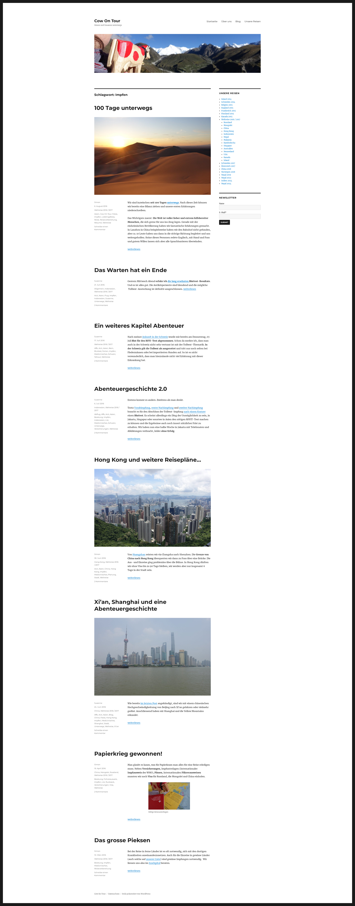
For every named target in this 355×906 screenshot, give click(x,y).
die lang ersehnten (178, 281)
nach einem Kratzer (195, 411)
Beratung (98, 417)
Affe (96, 348)
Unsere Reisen (252, 21)
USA (225, 154)
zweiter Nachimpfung (191, 407)
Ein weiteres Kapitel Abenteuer (139, 325)
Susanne (98, 281)
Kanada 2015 (226, 116)
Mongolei (105, 772)
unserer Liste (153, 859)
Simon (97, 202)
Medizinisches (100, 354)
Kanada (227, 157)
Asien (96, 214)
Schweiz (112, 354)
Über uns (226, 21)
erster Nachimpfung (162, 407)
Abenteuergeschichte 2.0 (130, 388)
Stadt (96, 577)
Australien (228, 148)
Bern (111, 348)
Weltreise (107, 223)
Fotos (114, 214)
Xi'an (116, 726)
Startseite (212, 21)
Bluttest (98, 351)
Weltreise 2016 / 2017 (103, 210)
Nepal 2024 (226, 183)
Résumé (98, 223)
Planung (112, 574)
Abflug (97, 414)
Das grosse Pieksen (122, 840)
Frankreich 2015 (228, 111)
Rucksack (110, 782)
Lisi (106, 420)
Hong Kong (99, 562)
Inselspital (154, 863)
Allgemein (99, 289)
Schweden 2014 (228, 102)
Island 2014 (226, 99)
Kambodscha (229, 143)
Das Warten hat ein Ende (130, 270)
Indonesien (110, 289)
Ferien (105, 351)
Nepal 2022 (226, 178)
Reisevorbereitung (108, 220)
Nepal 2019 (226, 175)
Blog (238, 21)
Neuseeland (229, 151)
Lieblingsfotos (108, 217)
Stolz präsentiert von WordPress (136, 894)
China (107, 569)
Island (226, 160)
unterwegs (173, 202)
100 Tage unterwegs (123, 107)
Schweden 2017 (228, 163)
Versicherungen (101, 429)
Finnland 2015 (227, 114)
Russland (114, 772)
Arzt (96, 295)
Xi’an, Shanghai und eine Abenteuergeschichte (130, 605)
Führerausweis (110, 779)
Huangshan (139, 554)
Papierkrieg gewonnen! (128, 753)
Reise (96, 220)
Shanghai (98, 723)
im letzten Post (148, 703)
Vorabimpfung (142, 407)
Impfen (97, 217)
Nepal (226, 137)
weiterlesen (134, 249)
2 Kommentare (101, 305)
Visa (111, 785)
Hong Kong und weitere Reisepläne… (147, 459)
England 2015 (227, 108)
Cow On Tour (107, 20)
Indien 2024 (226, 181)
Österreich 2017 (228, 166)
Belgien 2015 (227, 105)
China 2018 (226, 169)
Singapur (228, 146)
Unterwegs (99, 301)
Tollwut (97, 357)
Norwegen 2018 (228, 172)
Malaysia (227, 140)
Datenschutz (113, 894)
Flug (107, 295)
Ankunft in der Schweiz (155, 336)
